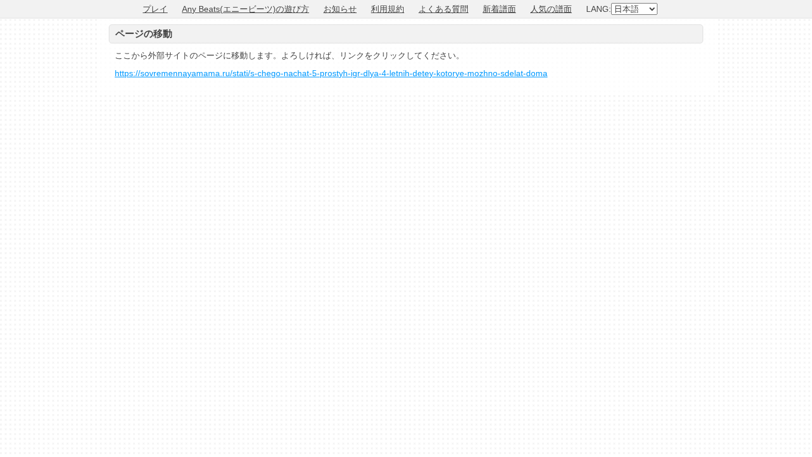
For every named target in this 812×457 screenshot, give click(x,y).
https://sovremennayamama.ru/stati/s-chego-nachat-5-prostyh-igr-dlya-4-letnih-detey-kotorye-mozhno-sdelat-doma (331, 73)
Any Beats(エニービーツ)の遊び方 (245, 9)
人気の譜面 (551, 9)
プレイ (155, 9)
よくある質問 (443, 9)
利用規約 (387, 9)
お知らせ (340, 9)
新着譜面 (499, 9)
